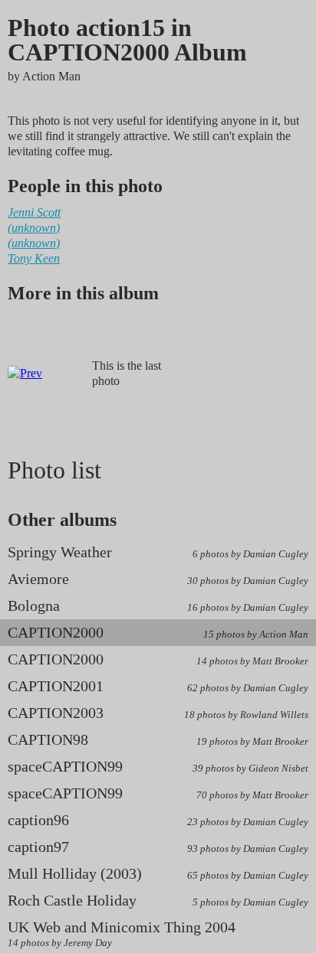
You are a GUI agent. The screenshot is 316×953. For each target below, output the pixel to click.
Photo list (54, 470)
